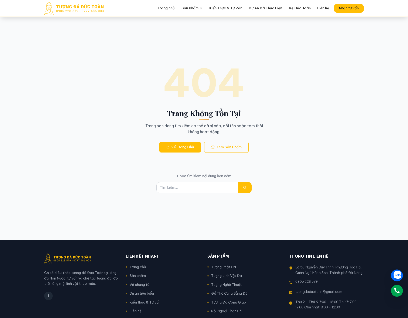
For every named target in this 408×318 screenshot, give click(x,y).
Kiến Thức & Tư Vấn (225, 8)
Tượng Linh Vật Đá (226, 276)
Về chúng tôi (140, 284)
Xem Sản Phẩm (229, 147)
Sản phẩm (138, 276)
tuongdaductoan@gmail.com (318, 291)
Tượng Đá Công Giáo (228, 302)
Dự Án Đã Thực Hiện (265, 8)
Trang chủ (166, 8)
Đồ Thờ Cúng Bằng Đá (229, 293)
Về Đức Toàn (300, 8)
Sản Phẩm (189, 8)
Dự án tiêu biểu (142, 293)
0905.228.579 (306, 281)
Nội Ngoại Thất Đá (226, 311)
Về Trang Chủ (182, 147)
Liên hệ (323, 8)
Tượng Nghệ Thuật (226, 284)
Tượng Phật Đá (223, 267)
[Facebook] (48, 296)
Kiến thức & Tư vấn (145, 302)
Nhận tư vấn (349, 8)
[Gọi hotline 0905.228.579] (397, 291)
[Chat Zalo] (397, 275)
